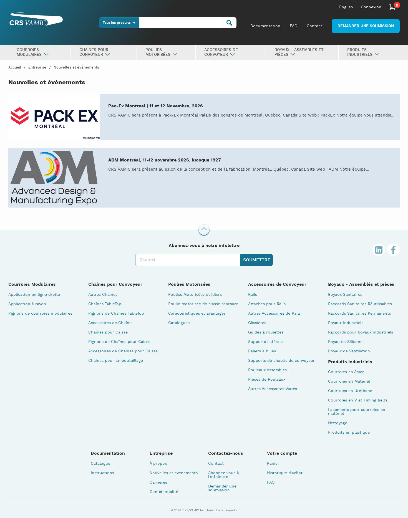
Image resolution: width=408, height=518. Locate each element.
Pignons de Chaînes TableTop (116, 313)
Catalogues (179, 323)
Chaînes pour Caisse (108, 332)
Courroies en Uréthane (350, 391)
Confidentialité (164, 492)
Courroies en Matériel (349, 381)
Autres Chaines (102, 295)
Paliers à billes (262, 351)
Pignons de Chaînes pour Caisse (119, 342)
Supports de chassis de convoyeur (281, 361)
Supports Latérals (265, 342)
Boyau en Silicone (345, 342)
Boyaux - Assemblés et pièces (361, 284)
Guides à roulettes (265, 332)
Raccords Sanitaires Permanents (359, 313)
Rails (252, 295)
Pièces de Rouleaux (266, 379)
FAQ (293, 26)
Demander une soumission (366, 26)
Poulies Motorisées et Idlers (195, 295)
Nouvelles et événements (76, 67)
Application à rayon (27, 304)
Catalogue (100, 464)
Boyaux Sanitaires (345, 295)
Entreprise (37, 67)
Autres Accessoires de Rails (274, 313)
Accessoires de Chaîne (110, 323)
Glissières (257, 323)
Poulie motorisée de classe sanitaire (203, 304)
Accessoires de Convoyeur (277, 284)
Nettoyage (337, 423)
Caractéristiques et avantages (197, 313)
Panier (273, 464)
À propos (158, 464)
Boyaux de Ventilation (349, 351)
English (346, 7)
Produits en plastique (349, 432)
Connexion (371, 7)
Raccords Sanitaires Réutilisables (360, 304)
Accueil (14, 67)
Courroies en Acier (346, 372)
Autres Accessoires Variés (272, 389)
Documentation (265, 26)
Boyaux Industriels (345, 323)
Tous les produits (116, 23)
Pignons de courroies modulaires (40, 313)
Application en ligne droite (34, 295)
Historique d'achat (285, 473)
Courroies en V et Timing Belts (357, 400)
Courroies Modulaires (32, 284)
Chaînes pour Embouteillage (115, 361)
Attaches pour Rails (267, 304)
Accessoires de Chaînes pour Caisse (123, 351)
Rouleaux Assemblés (267, 370)
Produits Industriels (350, 362)
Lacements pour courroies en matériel (356, 412)
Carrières (158, 482)
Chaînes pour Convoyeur (115, 284)
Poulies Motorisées (189, 284)
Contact (314, 26)
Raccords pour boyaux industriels (360, 332)
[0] (392, 7)
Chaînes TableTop (104, 304)
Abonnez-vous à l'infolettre (223, 475)
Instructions (102, 473)
